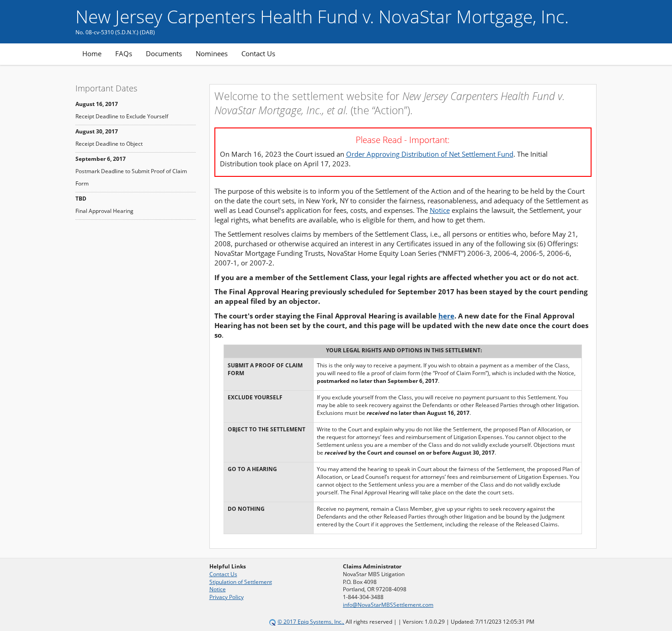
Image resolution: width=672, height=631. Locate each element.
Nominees (212, 53)
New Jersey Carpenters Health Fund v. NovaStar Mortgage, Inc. (322, 16)
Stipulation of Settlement (240, 582)
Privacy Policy (226, 597)
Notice (440, 210)
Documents (164, 53)
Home (91, 53)
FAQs (123, 53)
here (446, 315)
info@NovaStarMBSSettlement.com (388, 605)
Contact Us (258, 53)
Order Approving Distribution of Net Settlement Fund (429, 154)
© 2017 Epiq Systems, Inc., (310, 622)
